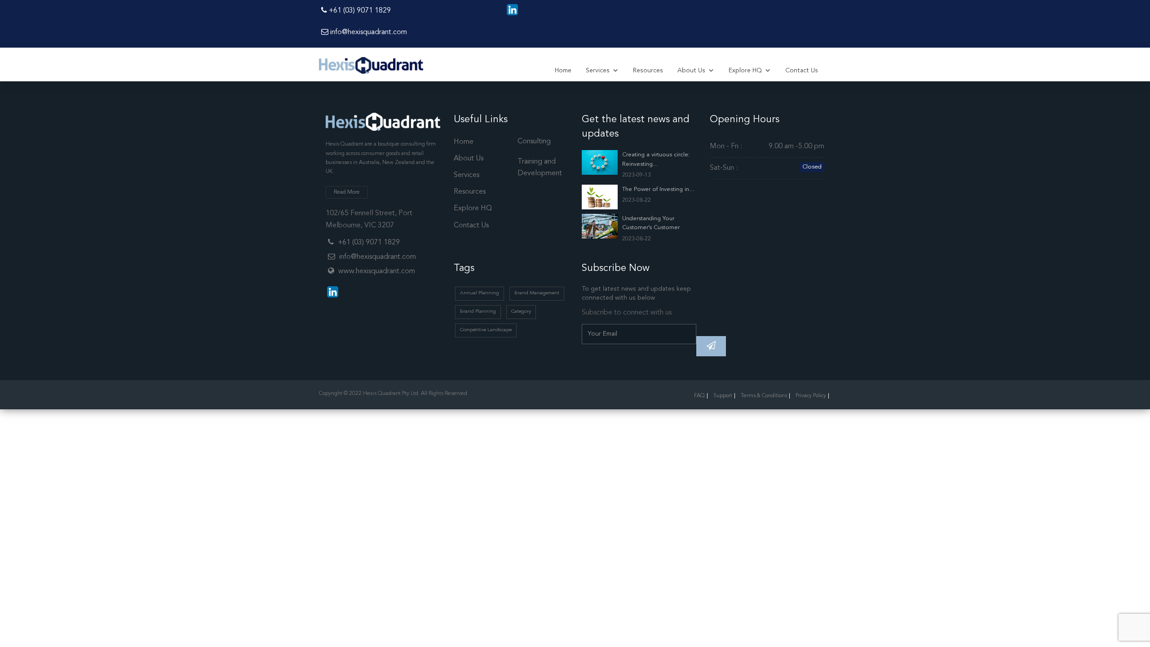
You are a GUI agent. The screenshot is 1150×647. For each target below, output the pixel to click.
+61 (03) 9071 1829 (359, 10)
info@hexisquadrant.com (367, 32)
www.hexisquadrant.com (376, 271)
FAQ (699, 396)
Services (598, 70)
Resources (648, 70)
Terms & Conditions (764, 396)
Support (722, 396)
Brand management (536, 293)
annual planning (479, 293)
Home (563, 70)
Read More (347, 192)
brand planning (478, 311)
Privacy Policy (811, 396)
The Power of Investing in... (658, 189)
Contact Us (801, 70)
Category (521, 311)
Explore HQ (745, 70)
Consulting (534, 141)
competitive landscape (486, 330)
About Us (691, 70)
